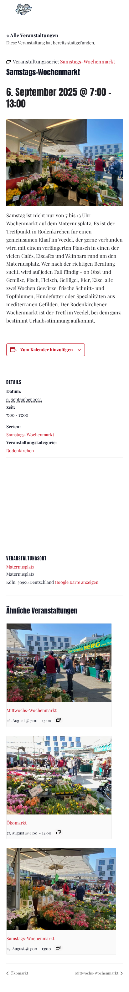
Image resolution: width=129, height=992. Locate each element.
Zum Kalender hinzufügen (46, 350)
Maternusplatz (20, 567)
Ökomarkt (17, 823)
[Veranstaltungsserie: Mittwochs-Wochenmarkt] (58, 720)
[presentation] (59, 663)
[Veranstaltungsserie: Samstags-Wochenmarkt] (58, 948)
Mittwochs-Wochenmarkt (32, 710)
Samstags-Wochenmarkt (30, 435)
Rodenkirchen (20, 450)
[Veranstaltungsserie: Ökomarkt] (58, 832)
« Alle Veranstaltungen (32, 35)
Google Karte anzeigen (76, 582)
